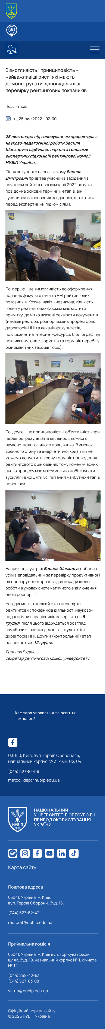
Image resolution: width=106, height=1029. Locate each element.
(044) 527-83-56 (23, 771)
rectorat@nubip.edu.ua (30, 922)
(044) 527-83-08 (23, 981)
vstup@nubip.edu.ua (28, 991)
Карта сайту (22, 867)
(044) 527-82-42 (23, 913)
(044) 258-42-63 (23, 975)
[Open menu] (95, 50)
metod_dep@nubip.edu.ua (34, 780)
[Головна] (11, 11)
